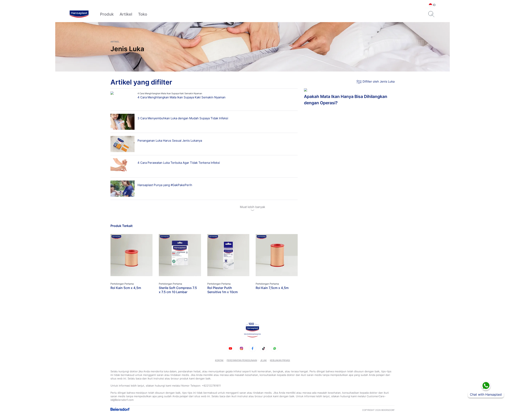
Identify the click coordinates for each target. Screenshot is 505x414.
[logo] (79, 14)
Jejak (263, 360)
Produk (107, 14)
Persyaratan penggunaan (242, 360)
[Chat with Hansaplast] (485, 385)
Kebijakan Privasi (280, 360)
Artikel (126, 14)
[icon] (230, 348)
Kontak (219, 360)
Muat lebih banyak (252, 207)
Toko (142, 14)
